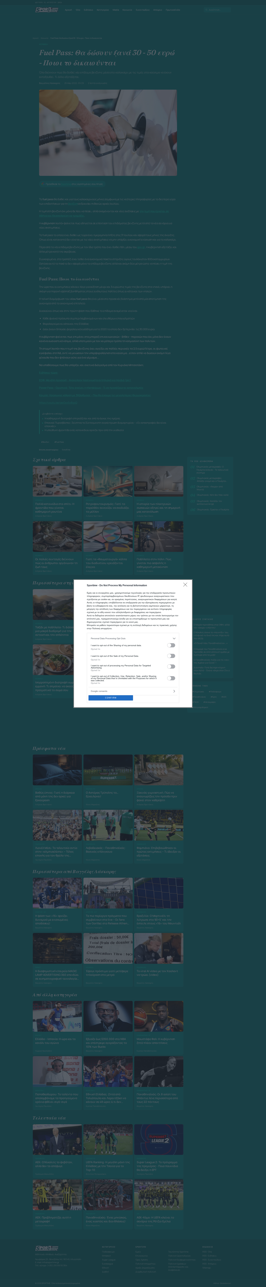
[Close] (186, 586)
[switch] (171, 645)
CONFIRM (111, 698)
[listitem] (133, 638)
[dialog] (133, 644)
